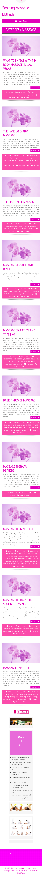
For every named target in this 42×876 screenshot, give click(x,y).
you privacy (29, 95)
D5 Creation (23, 870)
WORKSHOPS (18, 364)
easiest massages (18, 160)
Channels (26, 556)
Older (23, 712)
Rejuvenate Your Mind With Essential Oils (20, 773)
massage (33, 226)
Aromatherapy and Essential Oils (21, 795)
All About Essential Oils (19, 782)
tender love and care (20, 631)
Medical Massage (16, 427)
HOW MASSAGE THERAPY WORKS (13, 291)
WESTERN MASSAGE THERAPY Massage (15, 430)
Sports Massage (32, 427)
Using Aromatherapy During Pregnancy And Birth (20, 786)
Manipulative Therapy (31, 694)
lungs (29, 163)
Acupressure (34, 551)
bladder (34, 158)
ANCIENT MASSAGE (23, 226)
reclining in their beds (30, 629)
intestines (17, 163)
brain (5, 160)
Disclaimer (13, 854)
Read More (34, 88)
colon (9, 160)
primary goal (7, 699)
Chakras (20, 556)
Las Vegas (18, 95)
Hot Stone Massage (23, 561)
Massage (12, 97)
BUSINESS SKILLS (29, 359)
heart (11, 163)
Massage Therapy (16, 629)
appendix (18, 158)
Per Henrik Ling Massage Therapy (27, 697)
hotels (33, 92)
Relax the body (28, 294)
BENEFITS (34, 289)
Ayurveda (14, 556)
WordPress (21, 873)
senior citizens (8, 631)
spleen (5, 165)
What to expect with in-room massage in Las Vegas (20, 759)
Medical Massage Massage (17, 564)
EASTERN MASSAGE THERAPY (24, 558)
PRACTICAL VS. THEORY (28, 361)
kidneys (24, 163)
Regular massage (16, 294)
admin (10, 92)
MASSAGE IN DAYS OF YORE (12, 229)
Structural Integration (19, 699)
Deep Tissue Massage (18, 425)
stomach (11, 165)
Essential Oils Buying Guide (20, 798)
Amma (7, 554)
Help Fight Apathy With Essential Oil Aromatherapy (21, 764)
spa (23, 95)
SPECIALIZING (9, 364)
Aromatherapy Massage (18, 554)
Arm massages (26, 158)
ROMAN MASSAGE (27, 229)
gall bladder (29, 160)
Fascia (14, 561)
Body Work (19, 694)
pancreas (35, 163)
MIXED (24, 427)
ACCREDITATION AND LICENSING (13, 359)
